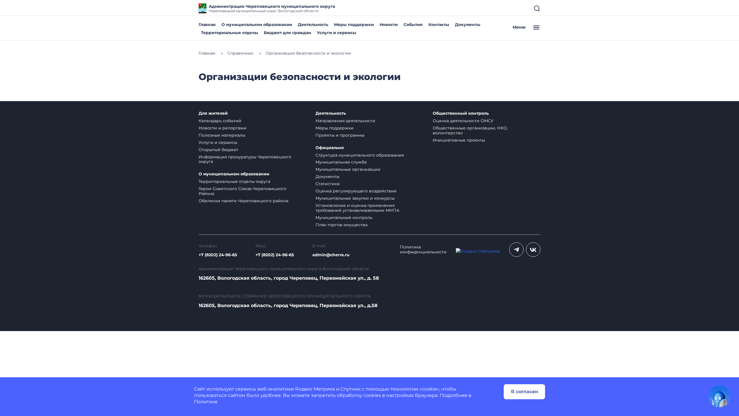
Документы (467, 24)
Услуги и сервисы (336, 32)
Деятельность (313, 24)
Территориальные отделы (229, 32)
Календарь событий (220, 120)
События (413, 24)
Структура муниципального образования (360, 155)
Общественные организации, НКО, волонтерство (470, 130)
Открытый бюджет (218, 149)
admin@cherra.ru (331, 254)
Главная (207, 24)
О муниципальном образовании (256, 24)
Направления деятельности (345, 120)
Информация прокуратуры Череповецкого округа (245, 159)
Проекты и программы (340, 135)
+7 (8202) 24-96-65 (218, 254)
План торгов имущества (341, 224)
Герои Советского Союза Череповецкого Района (242, 191)
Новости (389, 24)
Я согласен (524, 391)
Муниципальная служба (341, 162)
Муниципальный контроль (344, 217)
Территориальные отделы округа (234, 181)
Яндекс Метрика (315, 389)
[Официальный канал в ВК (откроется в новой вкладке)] (533, 249)
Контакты (438, 24)
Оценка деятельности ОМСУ (463, 120)
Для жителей (213, 113)
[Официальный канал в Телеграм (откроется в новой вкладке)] (516, 249)
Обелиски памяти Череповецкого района (243, 200)
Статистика (327, 183)
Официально (330, 147)
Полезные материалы (222, 135)
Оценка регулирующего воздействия (356, 191)
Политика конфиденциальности (423, 250)
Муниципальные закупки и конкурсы (355, 198)
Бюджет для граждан (287, 32)
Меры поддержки (354, 24)
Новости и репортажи (223, 128)
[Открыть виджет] (719, 396)
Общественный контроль (461, 113)
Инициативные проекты (459, 140)
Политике (206, 401)
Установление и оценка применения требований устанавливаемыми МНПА (357, 208)
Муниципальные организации (348, 169)
